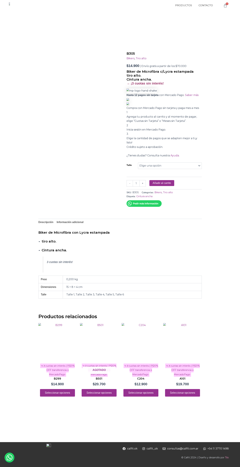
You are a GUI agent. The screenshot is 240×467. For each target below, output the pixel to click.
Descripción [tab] (45, 222)
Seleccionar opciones (57, 392)
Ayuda (174, 155)
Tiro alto (141, 58)
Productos (183, 5)
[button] (9, 457)
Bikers (131, 58)
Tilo (227, 457)
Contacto (206, 5)
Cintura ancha (144, 196)
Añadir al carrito (162, 183)
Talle (129, 165)
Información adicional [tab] (70, 222)
